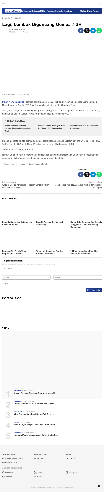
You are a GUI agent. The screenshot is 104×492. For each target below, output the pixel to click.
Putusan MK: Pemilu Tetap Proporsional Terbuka (14, 252)
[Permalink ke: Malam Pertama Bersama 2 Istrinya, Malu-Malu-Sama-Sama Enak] (52, 359)
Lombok (21, 164)
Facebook (9, 472)
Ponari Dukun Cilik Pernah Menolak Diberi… (35, 403)
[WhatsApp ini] (99, 30)
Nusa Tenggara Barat (37, 164)
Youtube (8, 476)
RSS (39, 476)
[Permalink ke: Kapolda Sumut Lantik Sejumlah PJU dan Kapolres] (18, 211)
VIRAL (22, 412)
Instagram (73, 472)
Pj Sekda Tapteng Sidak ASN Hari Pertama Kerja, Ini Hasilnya (38, 11)
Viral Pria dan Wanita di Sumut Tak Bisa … (34, 414)
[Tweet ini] (87, 30)
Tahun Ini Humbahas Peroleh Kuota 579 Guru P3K (49, 252)
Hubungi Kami (40, 454)
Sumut (16, 412)
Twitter (39, 472)
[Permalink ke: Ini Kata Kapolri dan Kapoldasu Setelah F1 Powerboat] (86, 240)
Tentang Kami (8, 454)
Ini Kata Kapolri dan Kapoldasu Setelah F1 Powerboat (84, 252)
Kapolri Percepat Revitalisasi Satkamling (49, 223)
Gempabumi (9, 164)
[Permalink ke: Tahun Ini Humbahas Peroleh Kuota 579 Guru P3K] (52, 240)
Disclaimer (39, 458)
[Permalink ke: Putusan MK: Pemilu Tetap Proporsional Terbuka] (18, 240)
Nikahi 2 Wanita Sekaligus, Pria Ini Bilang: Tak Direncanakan (51, 127)
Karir (68, 454)
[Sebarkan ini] (81, 30)
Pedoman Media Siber (12, 458)
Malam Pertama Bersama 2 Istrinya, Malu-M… (35, 393)
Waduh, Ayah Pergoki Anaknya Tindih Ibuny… (35, 424)
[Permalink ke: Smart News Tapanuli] (5, 30)
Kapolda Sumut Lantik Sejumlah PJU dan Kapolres (17, 223)
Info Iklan (71, 458)
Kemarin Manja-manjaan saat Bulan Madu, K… (36, 435)
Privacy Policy (9, 462)
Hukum (16, 422)
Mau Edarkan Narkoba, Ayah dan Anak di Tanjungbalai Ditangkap (78, 185)
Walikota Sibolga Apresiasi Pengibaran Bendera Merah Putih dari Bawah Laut (25, 185)
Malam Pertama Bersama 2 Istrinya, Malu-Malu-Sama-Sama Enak (18, 128)
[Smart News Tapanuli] (52, 3)
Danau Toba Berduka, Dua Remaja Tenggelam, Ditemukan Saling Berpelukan (86, 224)
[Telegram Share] (93, 30)
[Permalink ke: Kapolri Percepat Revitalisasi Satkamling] (52, 211)
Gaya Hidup (18, 391)
